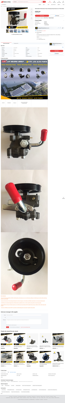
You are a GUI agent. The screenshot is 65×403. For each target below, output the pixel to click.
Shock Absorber (7, 385)
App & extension (53, 4)
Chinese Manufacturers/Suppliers (22, 396)
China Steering (4, 389)
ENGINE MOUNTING (3, 375)
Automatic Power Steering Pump (52, 389)
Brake (2, 385)
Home (1, 6)
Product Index (47, 396)
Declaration (41, 399)
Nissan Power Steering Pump (15, 391)
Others (2, 377)
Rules (63, 4)
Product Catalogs (13, 372)
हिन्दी (44, 397)
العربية (37, 397)
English (12, 397)
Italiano (28, 397)
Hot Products (10, 396)
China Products (15, 396)
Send (7, 327)
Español (15, 397)
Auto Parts (14, 6)
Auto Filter (12, 385)
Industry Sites (38, 396)
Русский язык (24, 397)
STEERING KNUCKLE (35, 375)
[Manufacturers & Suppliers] (6, 2)
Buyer (44, 4)
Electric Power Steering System (26, 385)
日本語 (42, 397)
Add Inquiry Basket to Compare (17, 34)
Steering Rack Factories (26, 389)
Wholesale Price (34, 396)
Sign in (63, 2)
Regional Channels (43, 396)
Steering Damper (18, 385)
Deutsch (31, 397)
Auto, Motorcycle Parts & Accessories (7, 6)
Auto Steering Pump (34, 389)
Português (18, 397)
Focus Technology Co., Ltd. (26, 399)
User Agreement (37, 399)
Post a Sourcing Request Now (25, 327)
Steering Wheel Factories (10, 389)
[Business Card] (62, 47)
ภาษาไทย (47, 397)
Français (21, 397)
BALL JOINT (18, 375)
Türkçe (50, 397)
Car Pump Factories (18, 389)
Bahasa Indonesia (57, 397)
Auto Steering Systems (19, 6)
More (1, 393)
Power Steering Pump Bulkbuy (25, 391)
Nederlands (34, 397)
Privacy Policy (45, 399)
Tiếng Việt (52, 397)
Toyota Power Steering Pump (6, 391)
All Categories (4, 4)
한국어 (39, 397)
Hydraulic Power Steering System (37, 385)
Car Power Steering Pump (42, 389)
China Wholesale (29, 396)
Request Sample (51, 17)
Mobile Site (51, 396)
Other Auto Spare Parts (51, 375)
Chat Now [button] (57, 15)
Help (48, 4)
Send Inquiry (42, 15)
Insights (55, 396)
